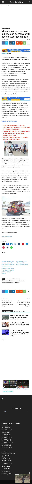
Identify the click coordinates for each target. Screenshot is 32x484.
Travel (8, 28)
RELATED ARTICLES (7, 311)
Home (3, 5)
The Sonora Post (6, 468)
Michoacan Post (6, 458)
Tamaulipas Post (6, 461)
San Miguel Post (6, 455)
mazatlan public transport (7, 282)
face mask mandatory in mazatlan (9, 280)
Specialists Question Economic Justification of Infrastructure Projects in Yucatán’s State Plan (16, 127)
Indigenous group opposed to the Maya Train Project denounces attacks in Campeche (23, 303)
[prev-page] (2, 340)
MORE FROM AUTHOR (19, 311)
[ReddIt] (21, 43)
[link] (5, 382)
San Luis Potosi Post (7, 460)
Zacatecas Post (5, 475)
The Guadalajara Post (7, 442)
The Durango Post (6, 445)
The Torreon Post (6, 471)
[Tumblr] (10, 43)
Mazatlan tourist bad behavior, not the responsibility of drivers (22, 263)
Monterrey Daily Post (7, 441)
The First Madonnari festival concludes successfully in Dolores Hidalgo (8, 303)
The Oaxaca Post (6, 434)
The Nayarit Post (6, 466)
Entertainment (5, 319)
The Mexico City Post (7, 447)
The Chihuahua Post (7, 465)
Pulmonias (17, 282)
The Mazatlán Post (6, 444)
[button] (2, 2)
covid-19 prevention (15, 278)
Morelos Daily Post (6, 452)
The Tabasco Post (6, 431)
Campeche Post (6, 432)
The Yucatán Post (6, 426)
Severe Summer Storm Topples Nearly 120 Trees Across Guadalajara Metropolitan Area (16, 133)
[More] (28, 43)
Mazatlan (8, 5)
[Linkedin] (13, 43)
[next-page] (5, 340)
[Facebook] (3, 43)
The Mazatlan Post (7, 236)
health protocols (21, 280)
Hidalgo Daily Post (6, 457)
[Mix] (17, 43)
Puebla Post (5, 470)
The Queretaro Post (7, 463)
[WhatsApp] (24, 43)
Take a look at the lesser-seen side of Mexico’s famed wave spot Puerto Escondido (19, 317)
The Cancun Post (6, 427)
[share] (14, 381)
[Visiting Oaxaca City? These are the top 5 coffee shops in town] (5, 324)
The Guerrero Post (6, 439)
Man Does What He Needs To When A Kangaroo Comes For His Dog (10, 382)
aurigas (7, 278)
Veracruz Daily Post (6, 473)
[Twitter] (6, 43)
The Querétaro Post (7, 437)
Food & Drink (4, 326)
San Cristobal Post (6, 436)
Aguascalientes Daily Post (8, 453)
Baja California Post (7, 429)
